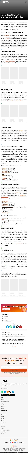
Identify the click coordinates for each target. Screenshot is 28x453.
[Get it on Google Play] (11, 395)
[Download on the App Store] (4, 395)
